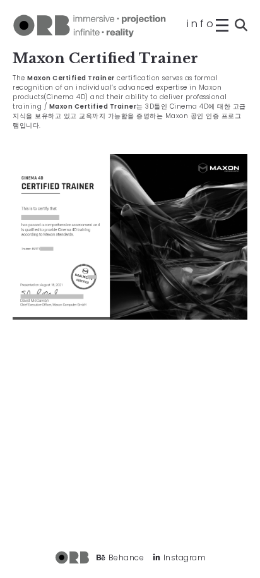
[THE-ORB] (90, 25)
